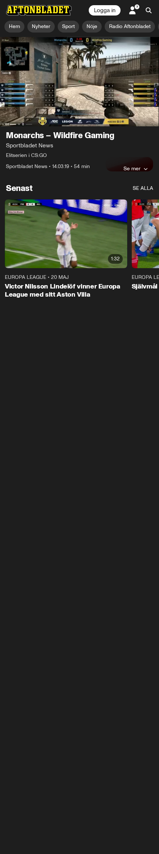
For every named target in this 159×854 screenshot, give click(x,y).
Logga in (104, 10)
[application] (79, 81)
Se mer (132, 168)
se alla (143, 188)
